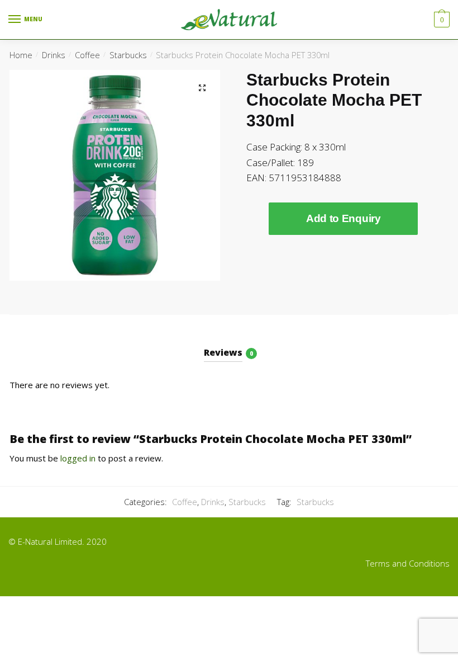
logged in (78, 458)
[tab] (229, 343)
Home (20, 54)
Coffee (87, 54)
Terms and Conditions (408, 563)
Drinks (53, 54)
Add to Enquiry (343, 218)
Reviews (223, 352)
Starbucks (128, 54)
